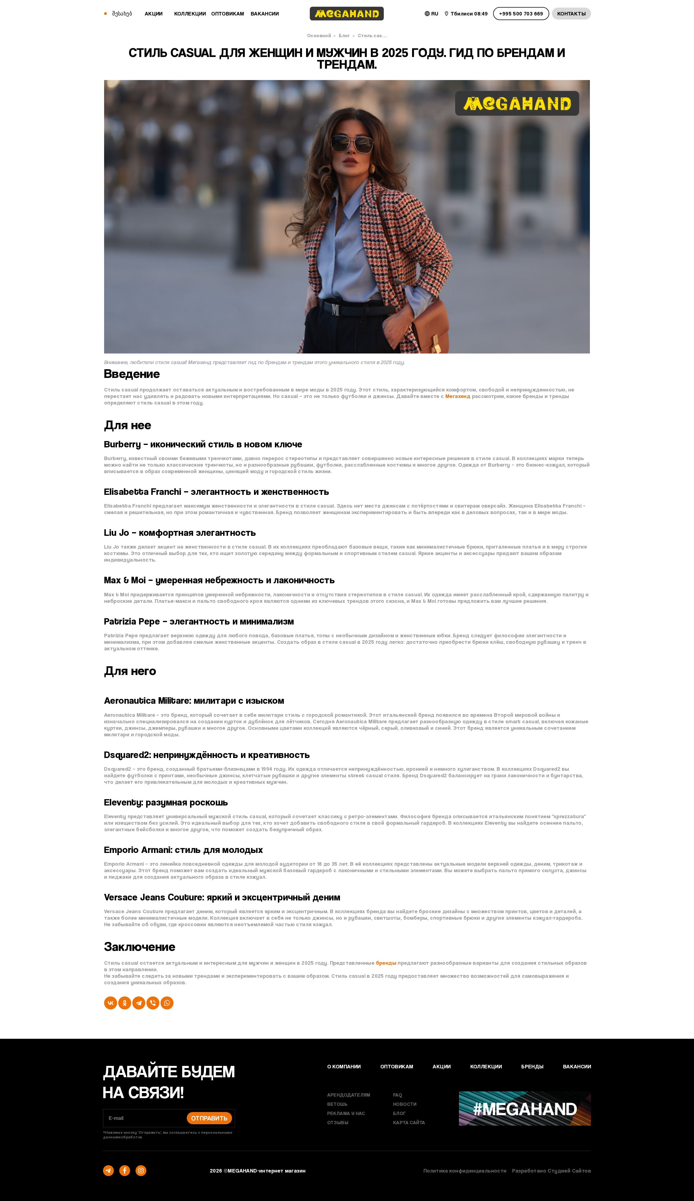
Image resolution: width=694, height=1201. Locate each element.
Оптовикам (227, 13)
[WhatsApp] (167, 1002)
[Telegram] (138, 1002)
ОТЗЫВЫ (337, 1122)
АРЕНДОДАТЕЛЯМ (348, 1095)
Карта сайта (409, 1122)
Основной (319, 35)
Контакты (571, 13)
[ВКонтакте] (110, 1002)
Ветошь (337, 1104)
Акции (154, 13)
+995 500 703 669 (521, 13)
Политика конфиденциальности (465, 1170)
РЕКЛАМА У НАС (346, 1113)
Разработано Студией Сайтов (551, 1170)
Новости (405, 1104)
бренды (386, 963)
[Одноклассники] (124, 1002)
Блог (344, 35)
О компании (344, 1066)
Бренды (532, 1066)
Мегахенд (457, 396)
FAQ (397, 1095)
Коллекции (190, 13)
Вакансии (265, 13)
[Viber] (152, 1002)
